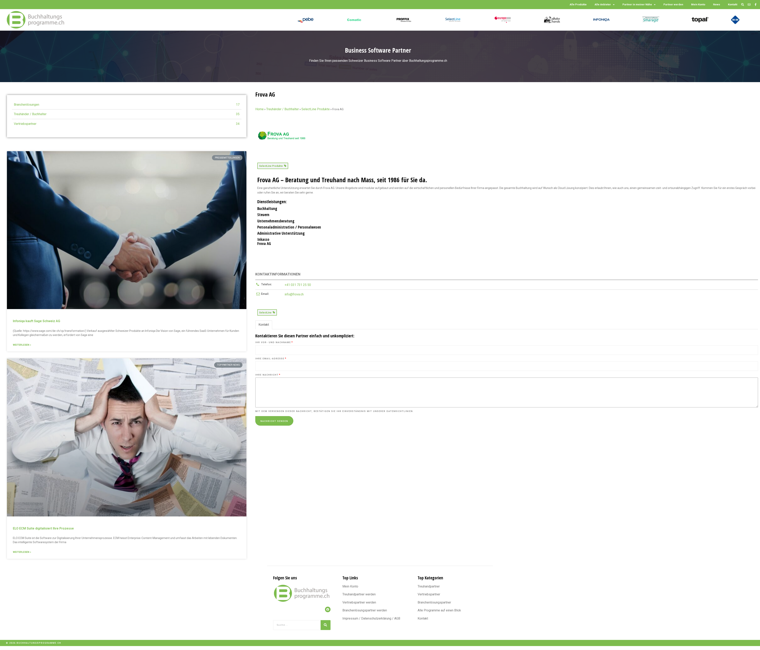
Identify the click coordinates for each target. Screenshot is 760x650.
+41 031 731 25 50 (298, 285)
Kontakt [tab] (263, 324)
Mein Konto (698, 4)
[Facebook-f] (755, 4)
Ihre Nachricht (267, 375)
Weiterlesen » (22, 345)
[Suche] (326, 625)
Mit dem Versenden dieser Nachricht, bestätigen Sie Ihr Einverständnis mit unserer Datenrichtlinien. (334, 411)
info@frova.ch (294, 294)
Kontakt (732, 4)
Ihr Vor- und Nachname (274, 342)
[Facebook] (328, 609)
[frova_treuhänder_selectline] (282, 138)
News (716, 4)
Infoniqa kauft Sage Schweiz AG (36, 321)
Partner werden (673, 4)
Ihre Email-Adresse (270, 359)
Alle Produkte (578, 4)
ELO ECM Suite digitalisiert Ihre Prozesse (43, 528)
